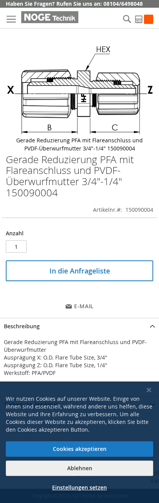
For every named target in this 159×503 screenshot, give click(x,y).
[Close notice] (149, 390)
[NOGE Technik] (49, 17)
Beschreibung (22, 326)
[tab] (79, 326)
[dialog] (79, 442)
